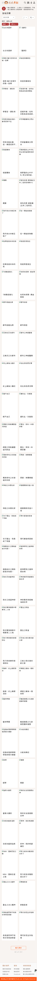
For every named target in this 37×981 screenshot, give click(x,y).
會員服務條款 (27, 971)
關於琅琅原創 (7, 969)
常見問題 (17, 969)
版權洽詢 (5, 974)
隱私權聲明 (26, 969)
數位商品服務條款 (28, 974)
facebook (17, 974)
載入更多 (18, 948)
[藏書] (28, 3)
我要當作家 (6, 971)
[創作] (31, 3)
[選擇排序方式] (32, 17)
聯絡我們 (17, 971)
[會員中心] (34, 2)
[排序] (25, 17)
